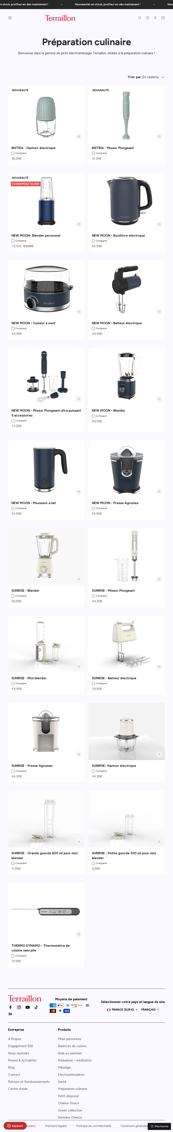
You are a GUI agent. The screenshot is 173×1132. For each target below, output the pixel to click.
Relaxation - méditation (75, 1060)
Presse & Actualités (22, 1060)
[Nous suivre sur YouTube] (27, 1007)
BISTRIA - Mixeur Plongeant (113, 148)
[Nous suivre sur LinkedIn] (10, 1014)
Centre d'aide (18, 1089)
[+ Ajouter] (79, 137)
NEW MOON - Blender (108, 410)
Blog (11, 1067)
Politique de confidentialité (93, 1126)
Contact (14, 1075)
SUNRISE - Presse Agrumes (32, 766)
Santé (62, 1082)
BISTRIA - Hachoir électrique (33, 148)
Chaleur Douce (68, 1103)
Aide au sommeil (70, 1053)
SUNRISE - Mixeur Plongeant (113, 591)
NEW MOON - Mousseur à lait (33, 503)
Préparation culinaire (72, 1089)
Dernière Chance (70, 1117)
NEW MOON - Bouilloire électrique (118, 235)
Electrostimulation (71, 1075)
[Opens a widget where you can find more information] (15, 1126)
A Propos (14, 1039)
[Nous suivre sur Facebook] (10, 1007)
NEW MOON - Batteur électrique (117, 323)
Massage (64, 1067)
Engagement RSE (20, 1046)
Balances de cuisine (72, 1046)
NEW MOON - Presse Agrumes (115, 503)
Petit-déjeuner (68, 1096)
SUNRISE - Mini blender (29, 678)
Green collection (70, 1110)
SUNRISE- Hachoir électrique (114, 766)
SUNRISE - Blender (25, 591)
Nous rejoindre (18, 1053)
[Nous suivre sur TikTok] (36, 1007)
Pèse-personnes (69, 1039)
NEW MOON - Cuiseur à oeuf (33, 323)
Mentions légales (56, 1126)
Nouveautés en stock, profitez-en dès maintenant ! (100, 4)
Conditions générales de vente (140, 1126)
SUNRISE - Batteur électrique (114, 678)
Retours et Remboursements (29, 1082)
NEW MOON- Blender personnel (35, 235)
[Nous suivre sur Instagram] (19, 1007)
